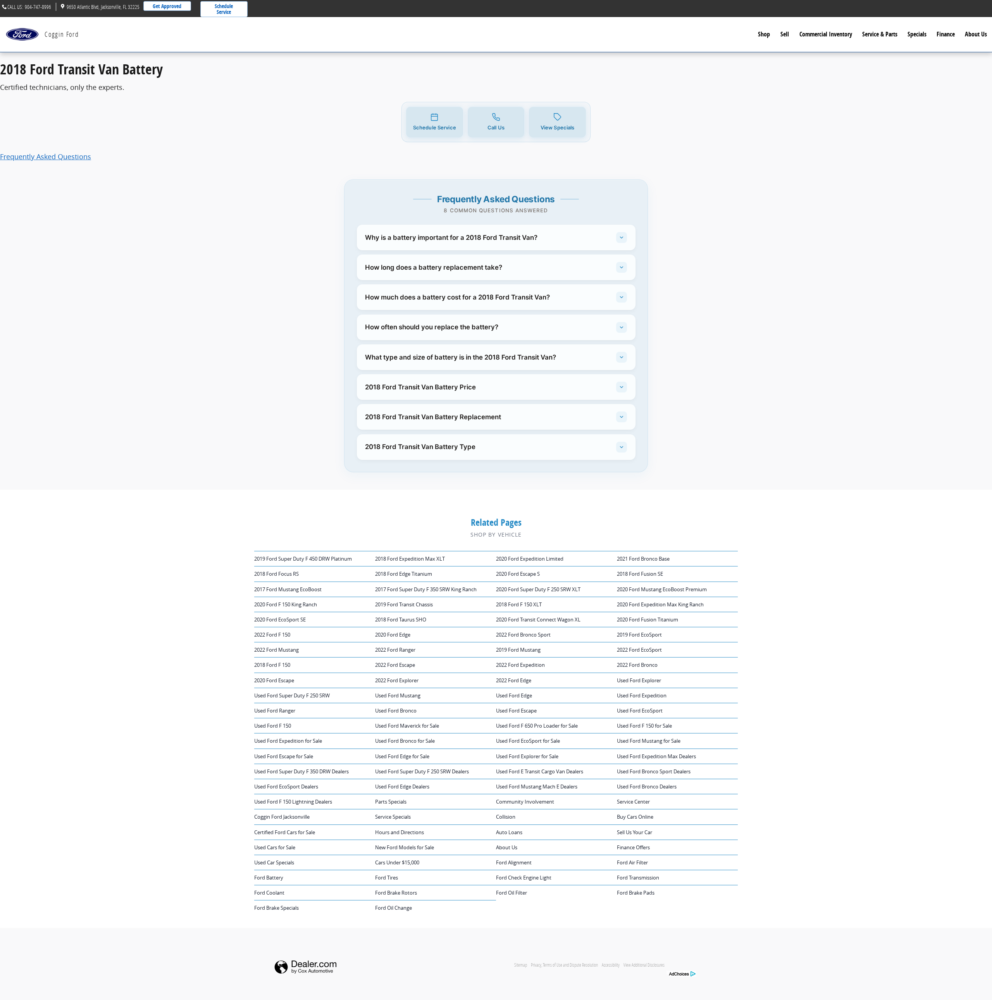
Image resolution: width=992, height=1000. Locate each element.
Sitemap (520, 965)
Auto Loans (509, 832)
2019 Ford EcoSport (639, 634)
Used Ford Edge (514, 695)
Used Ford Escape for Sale (283, 756)
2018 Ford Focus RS (276, 573)
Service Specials (393, 816)
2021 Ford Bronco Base (643, 558)
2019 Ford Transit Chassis (404, 604)
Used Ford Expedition (641, 695)
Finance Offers (633, 847)
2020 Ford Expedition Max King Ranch (660, 604)
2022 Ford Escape (395, 664)
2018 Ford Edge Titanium (403, 573)
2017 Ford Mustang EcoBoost (288, 589)
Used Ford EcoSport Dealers (286, 786)
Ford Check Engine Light (523, 877)
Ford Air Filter (632, 862)
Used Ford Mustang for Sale (648, 740)
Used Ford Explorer (639, 680)
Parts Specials (390, 801)
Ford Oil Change (393, 907)
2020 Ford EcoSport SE (280, 619)
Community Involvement (525, 801)
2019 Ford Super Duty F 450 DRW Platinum (303, 558)
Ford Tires (386, 877)
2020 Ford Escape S (518, 573)
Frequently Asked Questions (45, 156)
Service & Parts (879, 34)
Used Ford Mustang (397, 695)
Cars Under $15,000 (397, 862)
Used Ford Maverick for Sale (407, 725)
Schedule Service (224, 8)
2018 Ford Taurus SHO (400, 619)
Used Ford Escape (516, 710)
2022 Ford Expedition (520, 664)
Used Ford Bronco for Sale (405, 740)
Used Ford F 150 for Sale (644, 725)
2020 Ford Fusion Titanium (647, 619)
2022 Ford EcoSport (639, 649)
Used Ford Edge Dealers (402, 786)
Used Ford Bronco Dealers (647, 786)
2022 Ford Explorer (396, 680)
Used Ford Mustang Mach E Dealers (536, 786)
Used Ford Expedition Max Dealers (656, 756)
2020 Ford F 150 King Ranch (285, 604)
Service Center (633, 801)
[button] (434, 122)
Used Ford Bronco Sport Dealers (654, 771)
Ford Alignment (514, 862)
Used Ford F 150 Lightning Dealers (293, 801)
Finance (946, 34)
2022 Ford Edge (513, 680)
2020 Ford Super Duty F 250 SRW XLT (538, 589)
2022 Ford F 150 (272, 634)
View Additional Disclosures (644, 965)
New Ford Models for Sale (404, 847)
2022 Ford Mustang (276, 649)
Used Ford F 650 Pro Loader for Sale (537, 725)
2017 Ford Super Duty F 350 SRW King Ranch (426, 589)
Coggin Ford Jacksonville (282, 816)
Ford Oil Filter (511, 892)
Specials (917, 34)
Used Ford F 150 (272, 725)
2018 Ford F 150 (272, 664)
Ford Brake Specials (276, 907)
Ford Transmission (638, 877)
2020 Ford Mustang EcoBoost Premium (662, 589)
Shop (764, 34)
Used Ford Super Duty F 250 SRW (292, 695)
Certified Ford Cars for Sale (284, 832)
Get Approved (167, 6)
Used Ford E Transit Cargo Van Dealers (539, 771)
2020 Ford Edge (392, 634)
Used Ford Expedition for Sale (288, 740)
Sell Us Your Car (634, 832)
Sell (784, 34)
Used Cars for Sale (274, 847)
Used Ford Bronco (396, 710)
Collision (505, 816)
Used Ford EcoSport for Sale (528, 740)
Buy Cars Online (635, 816)
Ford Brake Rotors (396, 892)
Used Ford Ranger (274, 710)
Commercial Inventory (825, 34)
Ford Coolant (269, 892)
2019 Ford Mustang (518, 649)
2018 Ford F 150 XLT (519, 604)
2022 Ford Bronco (637, 664)
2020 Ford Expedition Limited (529, 558)
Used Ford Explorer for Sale (527, 756)
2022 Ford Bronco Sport (523, 634)
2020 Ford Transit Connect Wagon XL (538, 619)
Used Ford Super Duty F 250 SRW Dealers (422, 771)
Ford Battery (268, 877)
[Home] (22, 34)
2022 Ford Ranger (395, 649)
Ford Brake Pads (635, 892)
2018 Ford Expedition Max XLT (410, 558)
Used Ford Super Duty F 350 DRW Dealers (301, 771)
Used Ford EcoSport (640, 710)
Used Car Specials (274, 862)
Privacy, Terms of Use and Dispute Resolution (564, 965)
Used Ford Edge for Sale (402, 756)
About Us (976, 34)
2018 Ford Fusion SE (640, 573)
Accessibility (611, 965)
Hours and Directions (399, 832)
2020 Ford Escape (274, 680)
